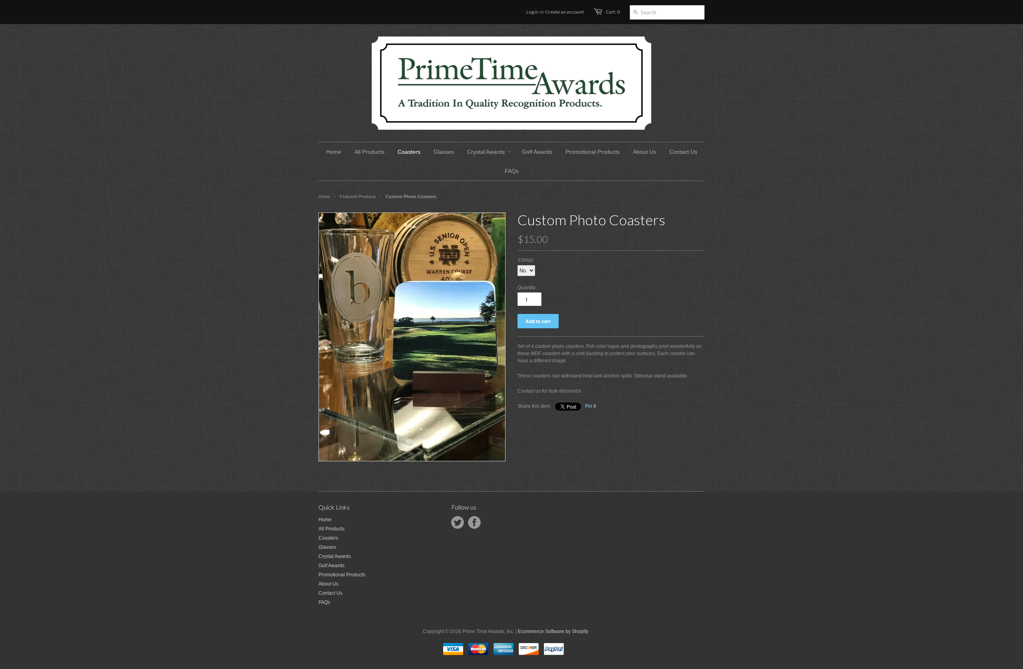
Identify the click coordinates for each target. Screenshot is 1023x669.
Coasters (328, 538)
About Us (328, 584)
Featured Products (358, 196)
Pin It (590, 406)
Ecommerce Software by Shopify (553, 631)
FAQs (324, 602)
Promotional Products (341, 575)
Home (325, 519)
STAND (525, 260)
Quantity (526, 287)
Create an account (564, 12)
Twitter (457, 522)
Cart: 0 (613, 12)
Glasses (327, 547)
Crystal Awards (334, 556)
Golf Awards (331, 565)
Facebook (474, 522)
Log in (532, 12)
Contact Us (330, 593)
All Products (331, 529)
